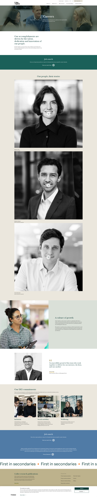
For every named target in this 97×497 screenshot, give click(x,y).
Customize (81, 491)
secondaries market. (18, 49)
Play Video (48, 114)
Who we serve (61, 3)
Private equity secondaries (66, 475)
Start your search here (46, 65)
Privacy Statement (47, 454)
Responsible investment (65, 483)
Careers (74, 478)
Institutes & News (78, 3)
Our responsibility (69, 3)
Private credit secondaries (66, 478)
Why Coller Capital (76, 475)
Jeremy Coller (51, 371)
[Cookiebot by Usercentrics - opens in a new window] (13, 495)
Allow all (81, 488)
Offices (74, 480)
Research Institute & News (65, 480)
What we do (54, 3)
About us (48, 3)
